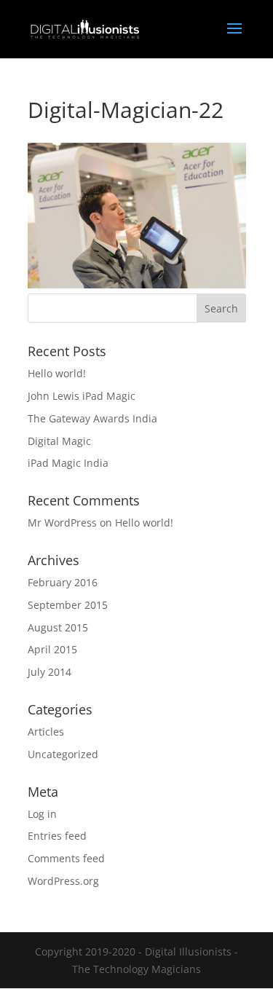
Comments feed (66, 858)
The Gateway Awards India (92, 418)
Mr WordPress (62, 522)
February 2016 (63, 582)
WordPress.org (63, 881)
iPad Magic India (68, 463)
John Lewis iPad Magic (81, 396)
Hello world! (57, 373)
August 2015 (58, 627)
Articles (46, 731)
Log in (42, 814)
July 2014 (49, 672)
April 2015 (52, 649)
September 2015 (68, 605)
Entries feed (57, 836)
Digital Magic (59, 441)
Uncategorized (63, 754)
